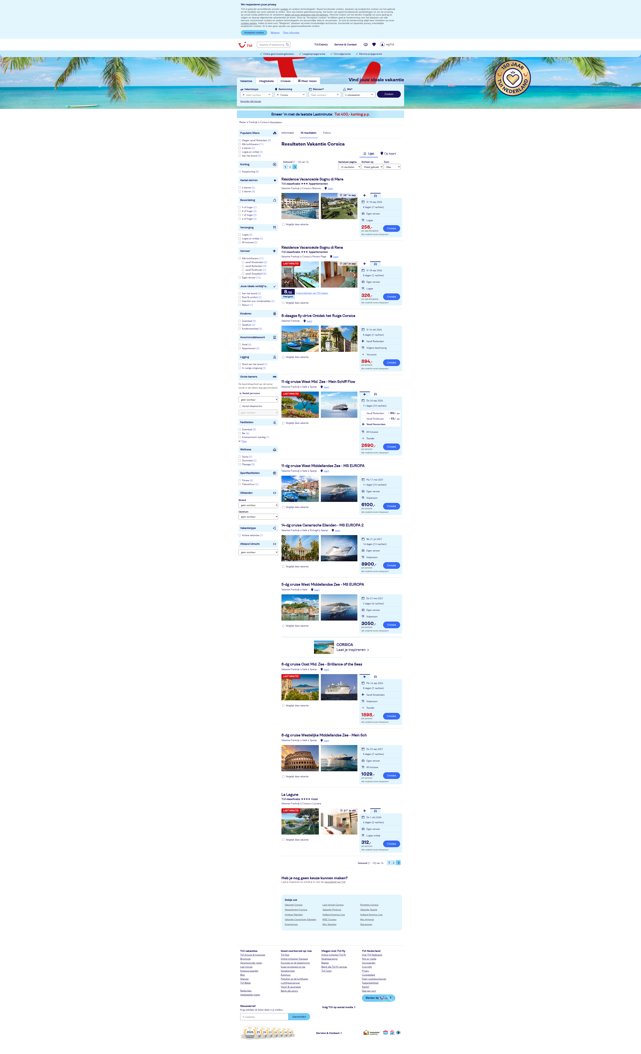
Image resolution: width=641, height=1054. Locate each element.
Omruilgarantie (342, 54)
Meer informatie (291, 32)
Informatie (287, 133)
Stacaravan (366, 924)
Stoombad (249, 460)
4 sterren (248, 147)
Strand (242, 500)
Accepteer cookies (254, 33)
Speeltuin (248, 324)
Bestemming (285, 89)
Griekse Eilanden (294, 914)
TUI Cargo (326, 970)
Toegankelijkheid (370, 982)
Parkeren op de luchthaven (294, 978)
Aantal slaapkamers (252, 405)
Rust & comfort (251, 297)
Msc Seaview (329, 924)
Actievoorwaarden (249, 970)
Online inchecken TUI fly (333, 954)
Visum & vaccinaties (291, 986)
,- (366, 227)
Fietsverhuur (250, 484)
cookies (284, 9)
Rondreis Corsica (369, 904)
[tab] (287, 134)
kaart (330, 188)
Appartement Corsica (296, 909)
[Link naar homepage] (245, 44)
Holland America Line (334, 914)
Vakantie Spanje (368, 909)
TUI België (245, 982)
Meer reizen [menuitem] (309, 81)
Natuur (247, 304)
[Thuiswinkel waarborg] (372, 1032)
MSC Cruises (329, 919)
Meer (244, 441)
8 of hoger (249, 210)
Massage (248, 464)
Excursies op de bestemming (295, 962)
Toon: (386, 162)
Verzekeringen (288, 970)
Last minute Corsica (333, 904)
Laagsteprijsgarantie (313, 54)
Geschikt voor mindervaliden (258, 300)
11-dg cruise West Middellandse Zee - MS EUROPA (323, 466)
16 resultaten (308, 133)
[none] (243, 95)
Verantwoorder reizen (251, 962)
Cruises (285, 81)
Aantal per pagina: (347, 162)
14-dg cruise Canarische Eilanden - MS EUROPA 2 (322, 525)
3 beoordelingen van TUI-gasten (312, 292)
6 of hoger (249, 218)
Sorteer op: (368, 162)
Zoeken (388, 94)
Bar (245, 433)
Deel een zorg (369, 990)
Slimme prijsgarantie (370, 54)
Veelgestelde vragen (250, 994)
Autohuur (286, 974)
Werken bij (372, 997)
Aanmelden (299, 1016)
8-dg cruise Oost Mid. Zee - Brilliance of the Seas (321, 664)
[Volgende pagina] (294, 166)
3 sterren (248, 191)
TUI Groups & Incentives (252, 954)
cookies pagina (249, 23)
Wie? (349, 89)
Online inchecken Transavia (294, 958)
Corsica (306, 188)
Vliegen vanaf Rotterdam (256, 140)
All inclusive (249, 242)
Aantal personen (251, 393)
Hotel (246, 344)
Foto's (327, 133)
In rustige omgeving (254, 367)
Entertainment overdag (255, 436)
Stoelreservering (329, 958)
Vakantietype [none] (251, 89)
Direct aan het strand (254, 364)
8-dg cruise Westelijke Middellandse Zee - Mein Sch (324, 735)
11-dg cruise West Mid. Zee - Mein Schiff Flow (318, 382)
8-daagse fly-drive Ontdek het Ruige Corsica (318, 316)
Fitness (247, 480)
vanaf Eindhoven (255, 269)
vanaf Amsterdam (256, 262)
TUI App (285, 954)
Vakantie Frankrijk (290, 188)
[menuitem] (391, 44)
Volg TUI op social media (337, 1007)
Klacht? (365, 986)
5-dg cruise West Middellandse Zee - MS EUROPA (322, 584)
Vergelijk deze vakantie (297, 224)
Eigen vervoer (251, 277)
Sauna (247, 456)
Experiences (291, 924)
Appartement (250, 348)
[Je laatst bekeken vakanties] (366, 44)
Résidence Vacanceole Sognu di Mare (312, 179)
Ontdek (391, 228)
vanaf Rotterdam (255, 265)
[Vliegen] (364, 195)
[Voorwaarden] (392, 1032)
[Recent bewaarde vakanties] (374, 44)
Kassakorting (250, 171)
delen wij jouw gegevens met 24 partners (306, 14)
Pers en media (369, 958)
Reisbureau (246, 990)
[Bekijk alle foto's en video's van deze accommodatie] (319, 206)
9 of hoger (249, 207)
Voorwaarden (368, 962)
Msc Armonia (367, 919)
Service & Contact (328, 1033)
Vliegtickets (266, 81)
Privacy (365, 970)
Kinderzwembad (252, 328)
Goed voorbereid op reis (293, 966)
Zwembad (249, 320)
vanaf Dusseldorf (255, 273)
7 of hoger (249, 214)
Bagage (325, 962)
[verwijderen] (277, 95)
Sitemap (244, 978)
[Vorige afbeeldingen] (284, 206)
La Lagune (289, 794)
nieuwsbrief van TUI (334, 882)
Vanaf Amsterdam (376, 424)
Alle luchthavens (252, 144)
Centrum (243, 512)
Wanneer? (318, 89)
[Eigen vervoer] (375, 195)
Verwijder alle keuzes (250, 101)
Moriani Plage (319, 256)
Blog (242, 974)
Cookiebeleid (368, 974)
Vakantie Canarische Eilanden (300, 919)
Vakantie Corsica (293, 904)
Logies (247, 234)
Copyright (367, 966)
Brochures (245, 958)
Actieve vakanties (252, 535)
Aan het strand (251, 155)
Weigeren (275, 32)
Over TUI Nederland (372, 954)
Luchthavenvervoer (290, 982)
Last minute (246, 966)
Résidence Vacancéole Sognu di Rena (312, 247)
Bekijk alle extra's (289, 990)
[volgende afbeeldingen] (354, 206)
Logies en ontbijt (252, 151)
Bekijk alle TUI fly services (334, 966)
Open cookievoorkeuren (374, 978)
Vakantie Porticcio (332, 909)
